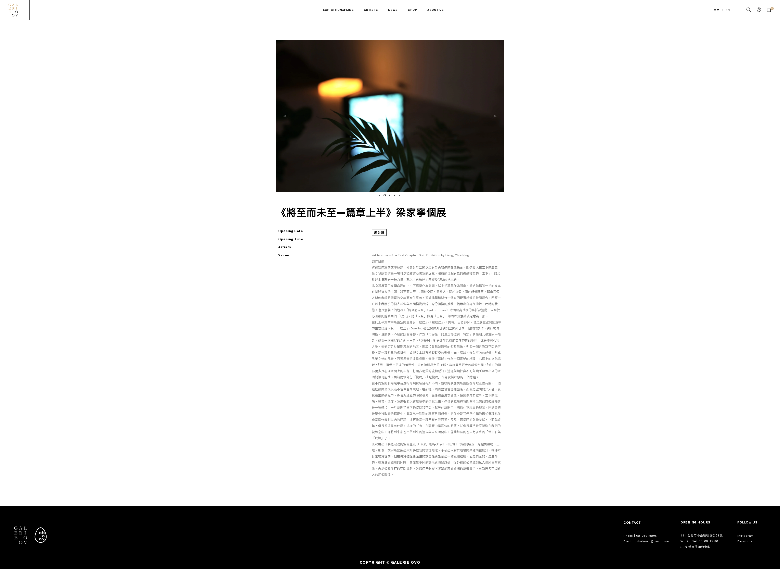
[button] (288, 116)
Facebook (745, 541)
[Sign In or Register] (759, 11)
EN (728, 10)
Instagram (746, 536)
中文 (716, 10)
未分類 (379, 232)
